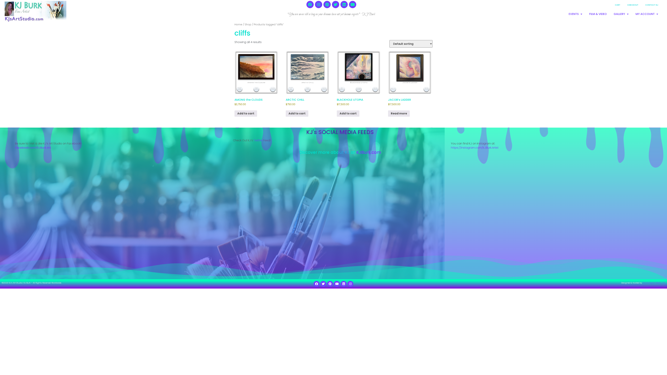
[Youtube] (352, 4)
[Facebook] (310, 4)
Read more (399, 113)
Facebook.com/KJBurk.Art (33, 148)
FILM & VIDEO (598, 14)
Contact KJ (651, 4)
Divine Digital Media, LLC (654, 282)
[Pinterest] (327, 4)
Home (238, 24)
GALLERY (619, 14)
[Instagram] (318, 4)
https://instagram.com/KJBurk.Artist (475, 148)
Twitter (258, 140)
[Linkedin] (344, 4)
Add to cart (245, 113)
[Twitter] (335, 4)
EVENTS (574, 14)
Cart (617, 4)
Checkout (632, 4)
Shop (248, 24)
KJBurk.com (368, 152)
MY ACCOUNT (645, 14)
